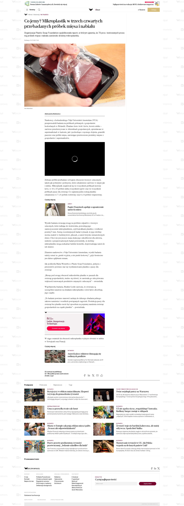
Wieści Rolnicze (77, 487)
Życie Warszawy (77, 490)
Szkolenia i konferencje (32, 495)
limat (97, 10)
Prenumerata (58, 481)
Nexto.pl (74, 481)
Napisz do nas (29, 481)
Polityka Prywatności (43, 477)
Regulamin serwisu (42, 481)
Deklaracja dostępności (44, 485)
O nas (26, 477)
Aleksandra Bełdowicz (52, 114)
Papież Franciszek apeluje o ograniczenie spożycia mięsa (86, 208)
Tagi (70, 385)
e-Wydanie (141, 10)
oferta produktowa (57, 499)
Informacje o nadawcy (43, 483)
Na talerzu (44, 14)
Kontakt (26, 479)
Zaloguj (153, 10)
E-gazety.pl (75, 479)
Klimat (30, 14)
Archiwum (57, 483)
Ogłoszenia (58, 479)
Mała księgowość (77, 483)
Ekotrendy (36, 14)
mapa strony (28, 499)
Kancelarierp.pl (77, 485)
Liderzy (70, 203)
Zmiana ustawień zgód (44, 479)
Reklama (57, 477)
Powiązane (28, 385)
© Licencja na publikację (53, 372)
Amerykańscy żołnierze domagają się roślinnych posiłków (84, 355)
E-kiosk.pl (75, 477)
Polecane (43, 385)
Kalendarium (41, 499)
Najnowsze (57, 385)
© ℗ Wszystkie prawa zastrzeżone (56, 374)
